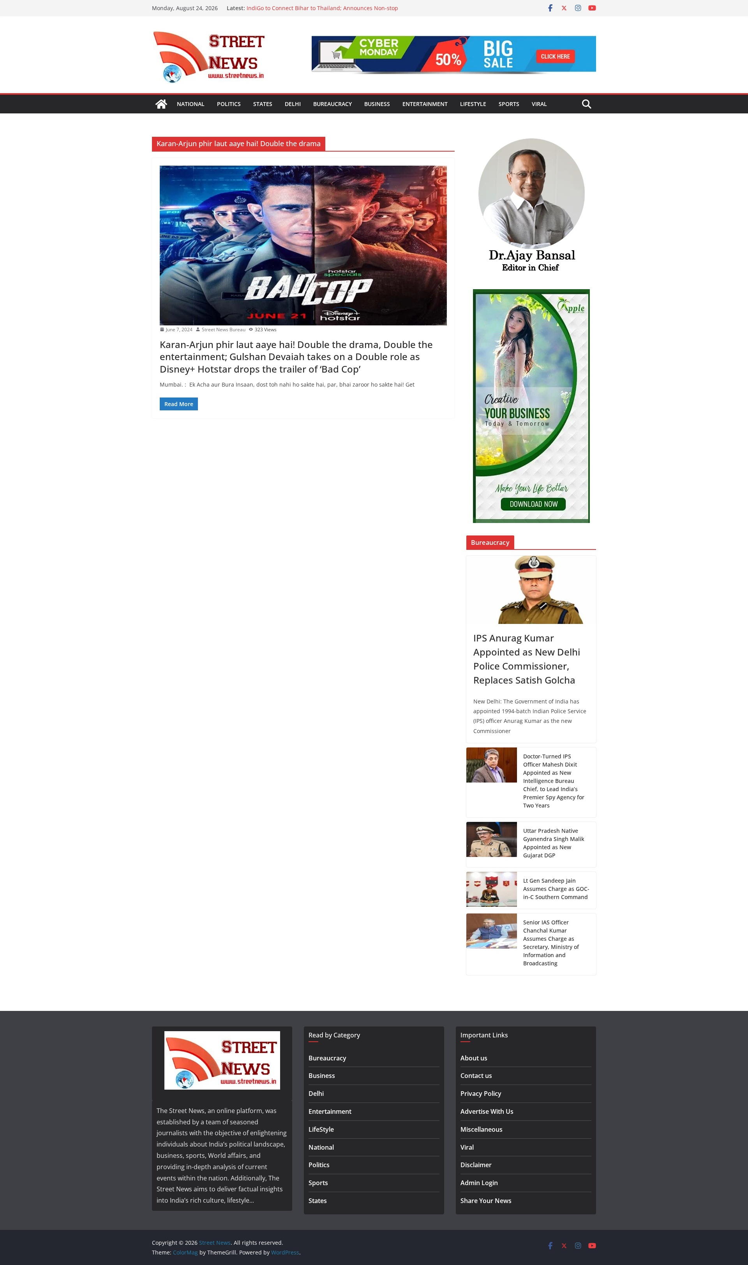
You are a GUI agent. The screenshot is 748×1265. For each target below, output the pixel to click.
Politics (229, 104)
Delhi (293, 104)
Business (377, 104)
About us (473, 1058)
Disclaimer (476, 1165)
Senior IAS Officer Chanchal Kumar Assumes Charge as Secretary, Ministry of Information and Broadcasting (551, 943)
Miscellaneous (481, 1129)
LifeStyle (473, 104)
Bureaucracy (332, 104)
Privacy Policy (480, 1093)
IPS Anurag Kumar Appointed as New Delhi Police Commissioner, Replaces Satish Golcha (526, 658)
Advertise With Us (486, 1111)
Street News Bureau (223, 329)
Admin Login (479, 1182)
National (191, 104)
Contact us (476, 1075)
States (262, 104)
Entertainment (425, 104)
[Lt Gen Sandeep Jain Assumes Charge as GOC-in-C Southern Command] (491, 890)
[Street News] (161, 104)
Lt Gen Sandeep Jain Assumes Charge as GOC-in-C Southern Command (556, 889)
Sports (509, 104)
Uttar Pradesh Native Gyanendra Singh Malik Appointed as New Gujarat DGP (553, 843)
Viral (539, 104)
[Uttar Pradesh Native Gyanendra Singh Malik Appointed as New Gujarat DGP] (491, 844)
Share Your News (486, 1200)
